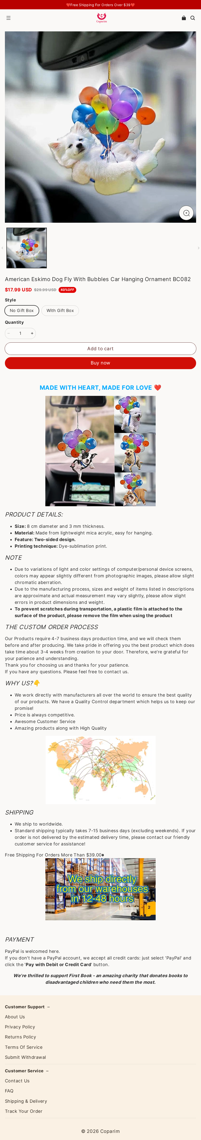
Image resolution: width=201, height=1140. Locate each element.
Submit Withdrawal (25, 1057)
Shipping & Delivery (26, 1101)
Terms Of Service (23, 1047)
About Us (15, 1016)
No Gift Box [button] (22, 310)
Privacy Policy (20, 1026)
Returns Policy (20, 1036)
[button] (8, 17)
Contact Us (17, 1080)
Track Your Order (23, 1111)
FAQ (9, 1090)
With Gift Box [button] (60, 310)
